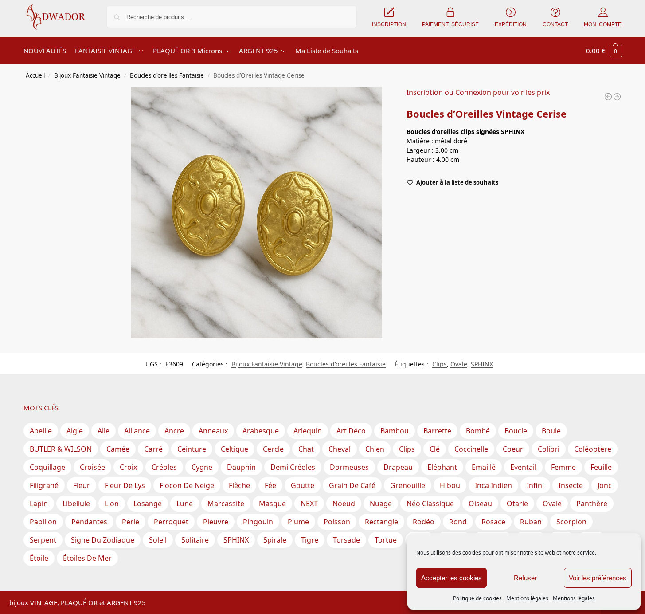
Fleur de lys (125, 485)
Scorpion (571, 522)
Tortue (386, 540)
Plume (298, 522)
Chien (374, 449)
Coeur (513, 449)
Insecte (571, 485)
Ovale (458, 364)
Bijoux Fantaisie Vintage (87, 75)
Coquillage (47, 467)
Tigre (309, 540)
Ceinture (191, 449)
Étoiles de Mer (87, 558)
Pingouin (258, 522)
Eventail (523, 467)
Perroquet (171, 522)
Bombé (478, 431)
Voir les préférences (597, 578)
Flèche (239, 485)
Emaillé (484, 467)
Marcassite (225, 503)
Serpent (43, 540)
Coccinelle (471, 449)
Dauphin (241, 467)
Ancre (174, 431)
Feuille (601, 467)
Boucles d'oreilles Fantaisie (167, 75)
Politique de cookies (477, 598)
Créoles (164, 467)
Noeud (343, 503)
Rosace (493, 522)
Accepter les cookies (451, 578)
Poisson (337, 522)
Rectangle (381, 522)
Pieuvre (215, 522)
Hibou (450, 485)
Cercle (273, 449)
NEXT (309, 503)
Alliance (137, 431)
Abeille (41, 431)
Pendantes (89, 522)
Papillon (43, 522)
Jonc (605, 485)
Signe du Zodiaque (102, 540)
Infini (535, 485)
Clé (435, 449)
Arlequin (307, 431)
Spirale (274, 540)
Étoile (39, 558)
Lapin (39, 503)
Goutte (302, 485)
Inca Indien (493, 485)
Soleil (158, 540)
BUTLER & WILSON (61, 449)
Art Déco (351, 431)
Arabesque (260, 431)
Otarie (517, 503)
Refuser (525, 578)
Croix (128, 467)
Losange (147, 503)
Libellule (76, 503)
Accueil (35, 75)
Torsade (346, 540)
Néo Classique (430, 503)
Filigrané (44, 485)
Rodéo (423, 522)
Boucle (515, 431)
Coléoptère (592, 449)
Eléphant (442, 467)
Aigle (74, 431)
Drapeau (398, 467)
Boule (551, 431)
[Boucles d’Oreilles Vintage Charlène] (617, 96)
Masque (272, 503)
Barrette (437, 431)
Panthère (591, 503)
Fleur (81, 485)
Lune (184, 503)
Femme (563, 467)
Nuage (381, 503)
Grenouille (407, 485)
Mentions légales (527, 598)
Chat (306, 449)
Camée (117, 449)
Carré (153, 449)
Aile (103, 431)
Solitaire (195, 540)
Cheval (339, 449)
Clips (439, 364)
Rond (458, 522)
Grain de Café (352, 485)
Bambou (394, 431)
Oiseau (480, 503)
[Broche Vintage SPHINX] (608, 96)
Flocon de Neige (187, 485)
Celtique (234, 449)
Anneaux (213, 431)
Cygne (202, 467)
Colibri (548, 449)
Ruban (531, 522)
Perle (130, 522)
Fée (270, 485)
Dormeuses (349, 467)
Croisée (92, 467)
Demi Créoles (292, 467)
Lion (112, 503)
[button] (604, 50)
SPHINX (482, 364)
